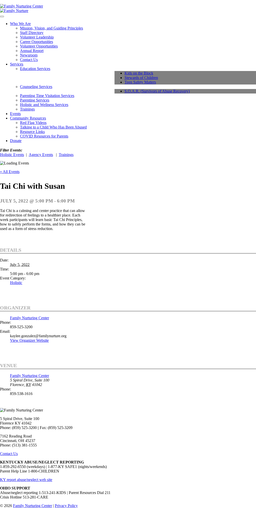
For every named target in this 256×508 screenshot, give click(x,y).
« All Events (10, 172)
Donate (16, 140)
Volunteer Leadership (37, 37)
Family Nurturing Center (29, 318)
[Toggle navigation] (2, 16)
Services (16, 64)
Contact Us (29, 60)
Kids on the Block (138, 73)
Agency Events (41, 154)
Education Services (35, 68)
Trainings (27, 109)
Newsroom (29, 55)
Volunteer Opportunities (39, 46)
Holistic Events (12, 154)
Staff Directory (32, 32)
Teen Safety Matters (140, 82)
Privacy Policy (66, 506)
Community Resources (28, 118)
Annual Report (32, 50)
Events (15, 114)
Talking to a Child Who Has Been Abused (53, 127)
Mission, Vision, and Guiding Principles (51, 28)
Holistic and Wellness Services (44, 104)
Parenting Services (34, 100)
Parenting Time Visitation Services (47, 96)
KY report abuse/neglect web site (26, 480)
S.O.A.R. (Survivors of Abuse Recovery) (157, 91)
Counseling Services (36, 86)
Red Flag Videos (33, 122)
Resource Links (32, 132)
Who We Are (20, 24)
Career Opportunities (36, 42)
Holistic (16, 282)
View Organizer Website (29, 340)
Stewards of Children (141, 78)
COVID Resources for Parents (44, 136)
